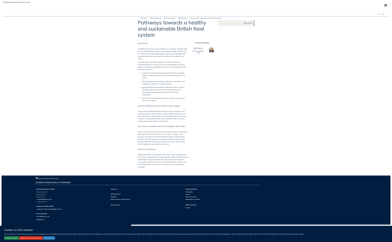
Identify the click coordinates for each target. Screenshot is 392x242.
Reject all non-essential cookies (31, 238)
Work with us (115, 194)
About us (114, 189)
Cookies (187, 194)
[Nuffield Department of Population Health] (16, 1)
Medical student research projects (120, 199)
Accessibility (189, 192)
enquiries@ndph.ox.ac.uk (44, 199)
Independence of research (192, 199)
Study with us (143, 18)
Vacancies (114, 197)
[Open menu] (385, 5)
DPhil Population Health (155, 18)
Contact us (40, 219)
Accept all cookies (12, 238)
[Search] (384, 14)
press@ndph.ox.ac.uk (43, 216)
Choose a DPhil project (169, 18)
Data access (115, 205)
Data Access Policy (190, 197)
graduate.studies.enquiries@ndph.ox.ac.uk (49, 209)
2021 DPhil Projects (183, 18)
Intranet (187, 207)
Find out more (49, 238)
